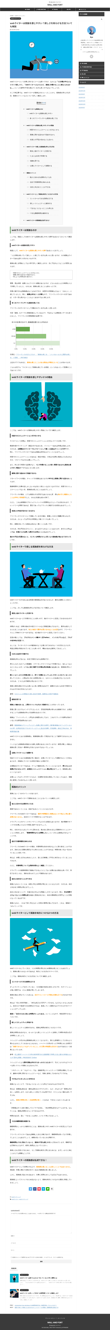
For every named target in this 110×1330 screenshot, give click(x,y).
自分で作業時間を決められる (38, 182)
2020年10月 (82, 104)
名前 (12, 1236)
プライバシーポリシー (50, 1318)
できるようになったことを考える (40, 208)
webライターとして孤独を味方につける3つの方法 (41, 194)
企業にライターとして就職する (39, 166)
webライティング (16, 1197)
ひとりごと (83, 9)
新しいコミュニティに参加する (39, 203)
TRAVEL (55, 9)
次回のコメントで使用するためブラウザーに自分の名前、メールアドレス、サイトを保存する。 (38, 1257)
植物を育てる (33, 161)
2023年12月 (82, 90)
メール (13, 1243)
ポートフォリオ (61, 1318)
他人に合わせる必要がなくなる (39, 177)
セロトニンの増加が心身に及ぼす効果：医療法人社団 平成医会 (36, 694)
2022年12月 (82, 97)
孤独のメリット (30, 173)
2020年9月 (82, 107)
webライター (15, 1199)
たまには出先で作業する (37, 156)
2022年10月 (82, 101)
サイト (12, 1250)
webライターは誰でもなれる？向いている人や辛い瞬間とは (38, 1278)
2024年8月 (82, 87)
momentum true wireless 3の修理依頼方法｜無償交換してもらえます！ (36, 1305)
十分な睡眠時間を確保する (38, 213)
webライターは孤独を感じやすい (40, 113)
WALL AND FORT (55, 5)
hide (43, 103)
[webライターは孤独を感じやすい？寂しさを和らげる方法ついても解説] (43, 1189)
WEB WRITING (42, 9)
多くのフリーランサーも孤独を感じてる (42, 118)
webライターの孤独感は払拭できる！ (37, 220)
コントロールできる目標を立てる (40, 198)
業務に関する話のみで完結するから (41, 135)
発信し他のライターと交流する (39, 151)
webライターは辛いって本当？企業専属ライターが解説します (39, 1293)
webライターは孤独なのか (34, 109)
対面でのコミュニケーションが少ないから (43, 130)
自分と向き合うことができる (38, 187)
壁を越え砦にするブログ (55, 1325)
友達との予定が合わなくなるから (40, 139)
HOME (28, 9)
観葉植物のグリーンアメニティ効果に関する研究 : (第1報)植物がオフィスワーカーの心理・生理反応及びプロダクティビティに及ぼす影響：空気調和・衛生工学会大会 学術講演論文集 (41, 728)
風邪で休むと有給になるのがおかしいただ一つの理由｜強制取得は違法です (37, 1307)
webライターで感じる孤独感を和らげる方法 (39, 147)
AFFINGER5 (65, 1327)
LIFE (69, 9)
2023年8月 (82, 94)
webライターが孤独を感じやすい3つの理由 (39, 125)
